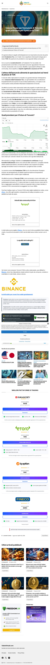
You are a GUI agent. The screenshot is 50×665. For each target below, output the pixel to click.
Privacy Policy (27, 341)
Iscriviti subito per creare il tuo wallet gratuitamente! (17, 294)
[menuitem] (40, 150)
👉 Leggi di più (11, 630)
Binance (4, 272)
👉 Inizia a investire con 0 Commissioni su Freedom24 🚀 (18, 40)
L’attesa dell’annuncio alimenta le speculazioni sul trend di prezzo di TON (22, 48)
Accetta (25, 331)
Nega (25, 335)
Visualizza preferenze (25, 339)
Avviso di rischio (12, 653)
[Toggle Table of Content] (45, 46)
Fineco (20, 230)
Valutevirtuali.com (5, 8)
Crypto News (12, 8)
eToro (3, 192)
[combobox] (25, 118)
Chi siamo (4, 653)
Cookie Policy (21, 341)
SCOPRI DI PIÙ (17, 249)
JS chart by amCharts (5, 138)
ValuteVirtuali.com (7, 645)
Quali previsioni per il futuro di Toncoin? (13, 50)
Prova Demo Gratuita (19, 209)
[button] (48, 323)
